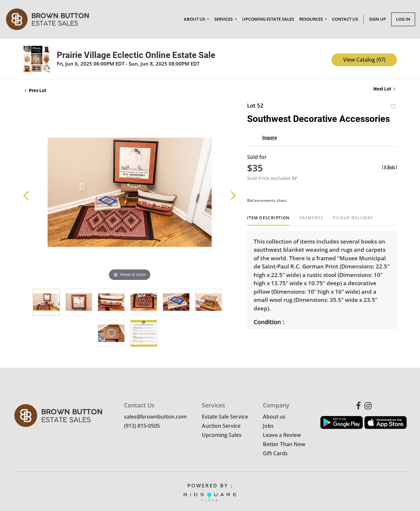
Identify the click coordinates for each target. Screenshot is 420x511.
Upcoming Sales (222, 435)
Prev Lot (37, 90)
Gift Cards (275, 453)
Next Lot (382, 88)
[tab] (268, 220)
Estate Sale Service (225, 416)
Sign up (377, 19)
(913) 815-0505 (142, 425)
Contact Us (345, 19)
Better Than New (284, 444)
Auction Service (221, 425)
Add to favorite (393, 106)
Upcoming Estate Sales (268, 19)
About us (274, 416)
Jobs (268, 425)
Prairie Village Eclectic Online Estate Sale (136, 55)
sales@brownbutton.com (155, 416)
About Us (195, 19)
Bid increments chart (267, 200)
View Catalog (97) (364, 59)
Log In (403, 19)
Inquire (269, 138)
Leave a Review (282, 435)
